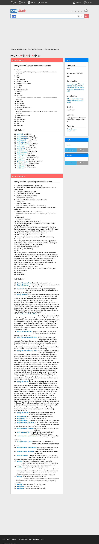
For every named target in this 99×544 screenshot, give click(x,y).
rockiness (20, 160)
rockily (19, 461)
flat (68, 99)
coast (21, 148)
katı (18, 123)
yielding (69, 100)
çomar (26, 81)
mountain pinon (24, 442)
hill (20, 134)
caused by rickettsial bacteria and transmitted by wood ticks (47, 448)
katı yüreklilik (30, 165)
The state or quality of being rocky (35, 488)
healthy (69, 102)
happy (80, 100)
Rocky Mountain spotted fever (41, 283)
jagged (74, 86)
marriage (22, 152)
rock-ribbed (77, 89)
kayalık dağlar (33, 138)
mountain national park (26, 436)
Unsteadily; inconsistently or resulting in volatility (37, 461)
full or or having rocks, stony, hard (30, 221)
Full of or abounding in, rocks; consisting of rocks (32, 233)
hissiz (18, 78)
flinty (79, 84)
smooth (72, 99)
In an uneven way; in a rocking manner (34, 484)
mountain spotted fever (26, 447)
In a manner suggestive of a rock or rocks (35, 467)
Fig (18, 251)
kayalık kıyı (34, 148)
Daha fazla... (70, 150)
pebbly (72, 87)
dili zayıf (19, 117)
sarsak (22, 121)
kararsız (19, 91)
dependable (75, 100)
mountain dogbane (25, 428)
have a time (23, 162)
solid (68, 91)
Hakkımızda (36, 539)
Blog (30, 539)
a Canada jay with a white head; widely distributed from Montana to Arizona (42, 433)
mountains (22, 138)
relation (21, 156)
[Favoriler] (39, 57)
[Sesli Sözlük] (18, 13)
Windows (14, 539)
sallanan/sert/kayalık (23, 115)
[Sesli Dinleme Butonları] (22, 56)
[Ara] (86, 16)
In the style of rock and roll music (27, 196)
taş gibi (22, 103)
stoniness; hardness (33, 486)
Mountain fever (24, 283)
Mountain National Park (27, 314)
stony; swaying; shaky (26, 249)
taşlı (20, 87)
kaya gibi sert (21, 80)
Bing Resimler (71, 131)
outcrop (21, 142)
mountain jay (23, 432)
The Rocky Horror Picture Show (26, 192)
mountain (22, 136)
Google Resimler (71, 129)
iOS (4, 539)
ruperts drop (21, 274)
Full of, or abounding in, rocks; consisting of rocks (32, 199)
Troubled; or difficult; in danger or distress (29, 211)
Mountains (23, 285)
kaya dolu (20, 125)
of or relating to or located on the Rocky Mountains (43, 420)
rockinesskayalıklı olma (24, 107)
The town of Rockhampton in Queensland (29, 186)
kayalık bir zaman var (35, 161)
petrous (82, 87)
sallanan (22, 105)
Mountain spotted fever (27, 337)
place (21, 154)
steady (81, 99)
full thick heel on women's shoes (36, 418)
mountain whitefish (25, 451)
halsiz (18, 75)
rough (82, 89)
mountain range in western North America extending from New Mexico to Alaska (42, 414)
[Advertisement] (49, 33)
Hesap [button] (78, 2)
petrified (77, 87)
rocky (68, 145)
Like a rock (20, 217)
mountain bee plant (25, 422)
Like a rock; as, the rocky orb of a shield (29, 235)
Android (8, 539)
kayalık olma (35, 163)
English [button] (88, 2)
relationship (23, 144)
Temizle (82, 150)
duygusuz (20, 109)
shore (21, 158)
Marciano (22, 294)
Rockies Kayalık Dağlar (24, 84)
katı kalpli (20, 101)
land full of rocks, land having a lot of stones (40, 416)
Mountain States (24, 331)
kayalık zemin (33, 140)
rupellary (20, 272)
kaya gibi (22, 119)
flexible (76, 99)
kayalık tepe (27, 134)
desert (21, 150)
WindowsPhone (23, 539)
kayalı (21, 95)
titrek (18, 93)
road (20, 146)
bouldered (69, 84)
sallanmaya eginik (22, 89)
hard (82, 84)
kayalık (19, 70)
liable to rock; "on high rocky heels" (28, 247)
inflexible (69, 86)
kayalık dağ (31, 136)
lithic (68, 87)
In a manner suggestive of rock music (34, 476)
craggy (75, 84)
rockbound (70, 89)
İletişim (43, 539)
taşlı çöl (28, 149)
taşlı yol (32, 146)
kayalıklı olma (30, 159)
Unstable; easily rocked (24, 203)
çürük (20, 85)
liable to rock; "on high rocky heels (27, 266)
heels (21, 418)
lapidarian (79, 86)
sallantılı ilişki (34, 144)
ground (21, 140)
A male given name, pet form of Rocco (28, 194)
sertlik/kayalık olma (30, 167)
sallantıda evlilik (32, 151)
